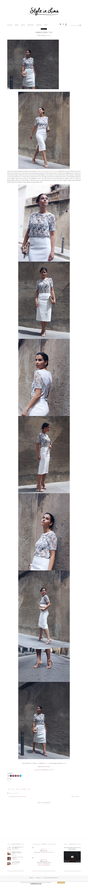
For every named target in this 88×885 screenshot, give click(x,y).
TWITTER (51, 769)
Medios (45, 24)
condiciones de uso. (36, 883)
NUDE (17, 789)
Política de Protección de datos (50, 877)
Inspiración (38, 24)
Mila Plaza (9, 24)
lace (13, 789)
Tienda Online (30, 24)
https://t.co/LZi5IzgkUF (44, 865)
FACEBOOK (37, 769)
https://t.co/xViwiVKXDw (47, 852)
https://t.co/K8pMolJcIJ (44, 863)
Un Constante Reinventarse (16, 862)
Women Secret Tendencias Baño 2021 (17, 852)
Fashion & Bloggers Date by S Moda (47, 171)
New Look (46, 763)
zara (28, 789)
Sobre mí (31, 877)
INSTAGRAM (44, 769)
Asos (38, 763)
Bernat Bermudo (45, 766)
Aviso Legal (38, 877)
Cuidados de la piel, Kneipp (17, 858)
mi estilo (43, 28)
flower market (75, 796)
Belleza (23, 24)
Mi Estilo (17, 24)
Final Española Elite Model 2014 (17, 796)
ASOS (9, 789)
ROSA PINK (23, 789)
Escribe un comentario (14, 793)
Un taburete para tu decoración (18, 848)
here (32, 763)
